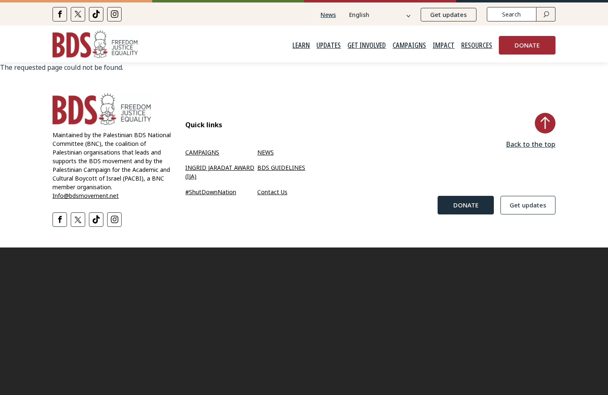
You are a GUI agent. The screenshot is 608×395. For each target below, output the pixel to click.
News (328, 15)
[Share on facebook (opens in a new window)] (60, 14)
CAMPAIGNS (409, 45)
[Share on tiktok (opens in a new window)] (96, 14)
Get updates (448, 14)
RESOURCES (476, 45)
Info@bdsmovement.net (86, 196)
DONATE (527, 45)
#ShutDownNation (210, 192)
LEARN (301, 45)
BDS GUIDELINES (281, 167)
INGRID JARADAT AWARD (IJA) (219, 172)
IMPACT (444, 45)
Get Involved (366, 45)
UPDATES (328, 45)
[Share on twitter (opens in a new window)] (78, 14)
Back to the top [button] (530, 144)
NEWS (265, 152)
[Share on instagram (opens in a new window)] (114, 14)
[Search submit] (545, 14)
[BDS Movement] (95, 45)
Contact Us (272, 192)
